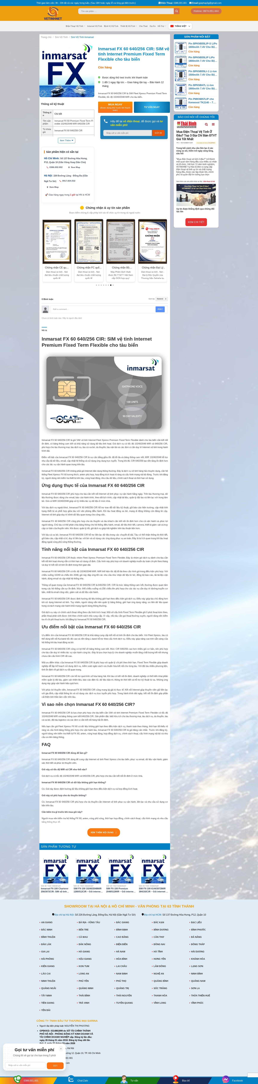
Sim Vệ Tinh (61, 37)
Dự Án (153, 26)
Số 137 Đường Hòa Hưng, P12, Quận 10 (175, 914)
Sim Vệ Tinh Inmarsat (82, 37)
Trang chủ (46, 37)
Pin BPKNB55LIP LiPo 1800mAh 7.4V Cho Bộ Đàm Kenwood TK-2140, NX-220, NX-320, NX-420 (202, 59)
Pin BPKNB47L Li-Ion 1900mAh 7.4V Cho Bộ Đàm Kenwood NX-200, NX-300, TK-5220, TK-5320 (201, 87)
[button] (96, 285)
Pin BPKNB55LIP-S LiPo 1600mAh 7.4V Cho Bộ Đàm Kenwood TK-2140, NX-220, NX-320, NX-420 (202, 45)
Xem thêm (65, 140)
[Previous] (41, 876)
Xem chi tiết (196, 222)
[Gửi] (176, 11)
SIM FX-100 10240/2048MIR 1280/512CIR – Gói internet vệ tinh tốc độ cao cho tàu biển (88, 890)
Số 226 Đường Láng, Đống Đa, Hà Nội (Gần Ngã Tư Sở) (95, 914)
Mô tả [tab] (44, 330)
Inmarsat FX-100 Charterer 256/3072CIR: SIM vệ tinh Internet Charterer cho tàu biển (54, 890)
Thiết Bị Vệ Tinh (127, 26)
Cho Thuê (143, 26)
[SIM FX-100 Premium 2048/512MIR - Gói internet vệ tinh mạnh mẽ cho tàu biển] (121, 868)
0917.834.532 (68, 181)
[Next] (168, 876)
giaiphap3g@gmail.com (210, 3)
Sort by (152, 299)
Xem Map (75, 167)
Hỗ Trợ (161, 26)
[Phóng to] (43, 93)
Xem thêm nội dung (104, 833)
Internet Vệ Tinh (94, 26)
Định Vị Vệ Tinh (111, 26)
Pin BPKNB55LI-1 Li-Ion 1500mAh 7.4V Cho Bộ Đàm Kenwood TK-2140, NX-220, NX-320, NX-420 (202, 73)
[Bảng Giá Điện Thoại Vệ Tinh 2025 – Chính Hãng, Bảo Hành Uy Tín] (59, 13)
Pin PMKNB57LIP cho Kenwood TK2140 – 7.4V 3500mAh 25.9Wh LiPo (202, 101)
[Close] (61, 1049)
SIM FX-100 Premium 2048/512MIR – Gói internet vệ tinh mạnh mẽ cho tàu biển (120, 890)
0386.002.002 (56, 167)
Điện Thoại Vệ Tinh (74, 26)
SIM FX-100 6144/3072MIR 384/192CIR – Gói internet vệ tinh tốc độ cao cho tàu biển (153, 890)
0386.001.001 (180, 3)
